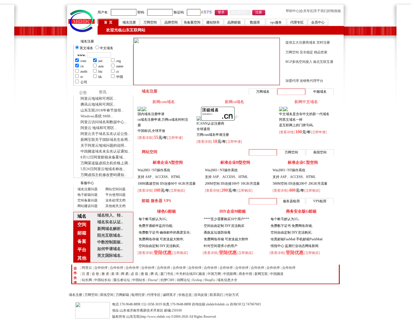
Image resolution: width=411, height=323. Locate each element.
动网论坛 (183, 280)
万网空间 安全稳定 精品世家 (306, 52)
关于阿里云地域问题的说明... (104, 145)
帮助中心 (292, 11)
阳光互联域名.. (110, 235)
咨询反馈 (200, 295)
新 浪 (115, 274)
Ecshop (197, 280)
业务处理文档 (115, 200)
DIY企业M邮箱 (232, 211)
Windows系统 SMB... (97, 116)
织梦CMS (167, 280)
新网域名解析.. (110, 229)
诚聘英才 (169, 295)
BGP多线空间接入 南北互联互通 (309, 62)
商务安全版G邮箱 (301, 211)
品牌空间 (171, 22)
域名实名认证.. (110, 222)
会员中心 (318, 22)
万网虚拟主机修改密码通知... (104, 175)
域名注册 (129, 22)
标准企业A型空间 (168, 162)
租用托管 (138, 295)
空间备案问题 (87, 200)
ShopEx (209, 280)
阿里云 (87, 268)
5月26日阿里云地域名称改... (103, 169)
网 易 (125, 274)
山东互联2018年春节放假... (102, 110)
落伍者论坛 (121, 280)
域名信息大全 (227, 280)
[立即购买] (177, 191)
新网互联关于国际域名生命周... (105, 139)
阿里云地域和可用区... (98, 98)
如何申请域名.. (110, 249)
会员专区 (306, 11)
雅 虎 (105, 274)
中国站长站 (102, 280)
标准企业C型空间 (303, 162)
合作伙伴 (101, 268)
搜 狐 (144, 274)
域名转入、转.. (110, 215)
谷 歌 (95, 274)
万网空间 (150, 22)
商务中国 (245, 274)
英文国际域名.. (110, 255)
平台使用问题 (115, 195)
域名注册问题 (87, 189)
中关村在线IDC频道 (190, 274)
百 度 (85, 274)
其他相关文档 (115, 206)
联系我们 (216, 295)
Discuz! (153, 280)
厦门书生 (167, 274)
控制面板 (334, 11)
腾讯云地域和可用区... (98, 104)
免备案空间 (192, 22)
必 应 (134, 274)
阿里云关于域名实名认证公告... (105, 134)
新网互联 (261, 274)
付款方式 (232, 295)
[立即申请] (175, 138)
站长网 (87, 280)
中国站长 (139, 280)
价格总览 (185, 295)
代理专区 (297, 22)
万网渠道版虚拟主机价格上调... (105, 163)
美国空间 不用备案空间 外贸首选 (309, 71)
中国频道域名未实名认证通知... (105, 151)
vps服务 (276, 22)
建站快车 (213, 22)
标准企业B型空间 (235, 162)
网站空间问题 (115, 189)
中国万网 (214, 274)
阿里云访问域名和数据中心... (104, 122)
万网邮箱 (122, 295)
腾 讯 (154, 274)
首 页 (108, 22)
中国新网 (230, 274)
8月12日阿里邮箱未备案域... (103, 157)
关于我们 (320, 11)
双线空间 (107, 295)
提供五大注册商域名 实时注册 (307, 42)
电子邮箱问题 (87, 195)
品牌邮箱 (234, 22)
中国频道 (277, 274)
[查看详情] (145, 138)
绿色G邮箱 (166, 211)
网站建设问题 (87, 206)
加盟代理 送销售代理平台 (304, 81)
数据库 (255, 22)
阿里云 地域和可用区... (99, 128)
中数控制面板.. (110, 242)
